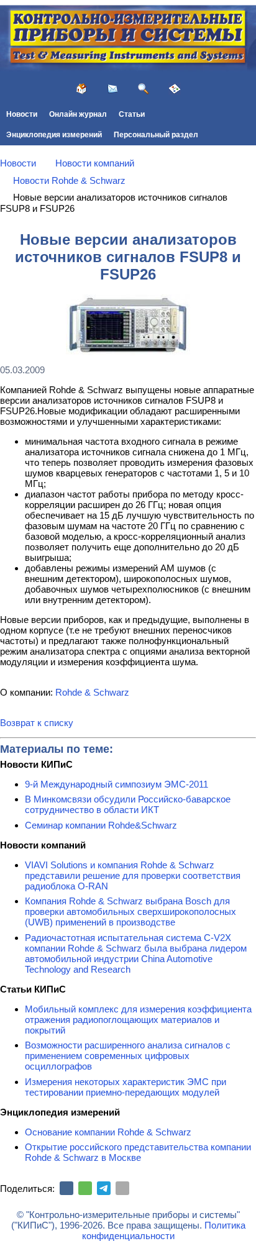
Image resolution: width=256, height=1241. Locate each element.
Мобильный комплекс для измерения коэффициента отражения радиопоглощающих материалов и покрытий (138, 1019)
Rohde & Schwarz (92, 692)
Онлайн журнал (78, 114)
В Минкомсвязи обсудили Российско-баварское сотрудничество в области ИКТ (128, 804)
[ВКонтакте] (66, 1188)
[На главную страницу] (81, 89)
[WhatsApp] (85, 1188)
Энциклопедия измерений (54, 134)
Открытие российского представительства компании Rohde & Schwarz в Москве (138, 1152)
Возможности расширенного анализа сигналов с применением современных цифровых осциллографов (128, 1055)
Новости (21, 114)
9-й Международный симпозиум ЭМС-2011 (116, 784)
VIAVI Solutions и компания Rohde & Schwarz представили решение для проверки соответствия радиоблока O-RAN (132, 875)
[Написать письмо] (112, 89)
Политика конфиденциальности (163, 1230)
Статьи (132, 114)
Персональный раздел (156, 134)
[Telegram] (104, 1188)
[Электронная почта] (122, 1188)
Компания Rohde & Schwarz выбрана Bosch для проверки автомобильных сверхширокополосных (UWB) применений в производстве (130, 911)
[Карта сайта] (174, 89)
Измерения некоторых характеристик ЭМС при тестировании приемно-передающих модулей (125, 1087)
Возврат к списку (36, 722)
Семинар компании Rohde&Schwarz (101, 825)
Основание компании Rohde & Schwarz (108, 1132)
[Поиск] (143, 89)
